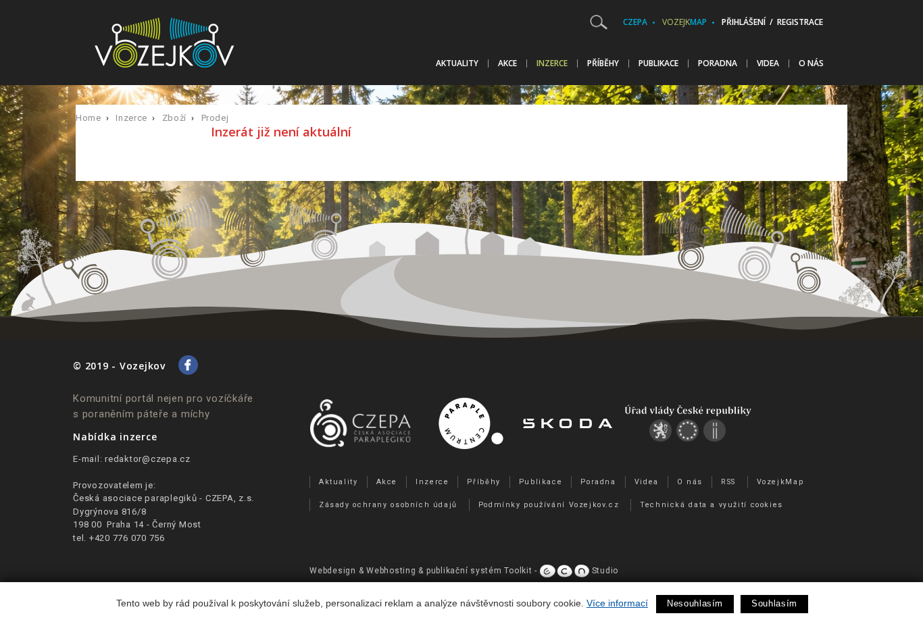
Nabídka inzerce (115, 436)
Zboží (174, 118)
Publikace (658, 63)
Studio (603, 570)
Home (88, 118)
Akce (507, 63)
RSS (728, 481)
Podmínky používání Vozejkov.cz (549, 504)
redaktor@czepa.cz (148, 459)
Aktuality (457, 63)
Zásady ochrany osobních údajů (388, 504)
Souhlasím (774, 603)
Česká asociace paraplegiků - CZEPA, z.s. (163, 498)
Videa (768, 63)
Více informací (617, 603)
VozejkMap (780, 481)
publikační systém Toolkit (479, 570)
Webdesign (332, 570)
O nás (811, 63)
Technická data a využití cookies (711, 504)
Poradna (717, 63)
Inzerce (552, 63)
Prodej (215, 118)
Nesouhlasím (695, 603)
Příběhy (603, 63)
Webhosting (391, 570)
